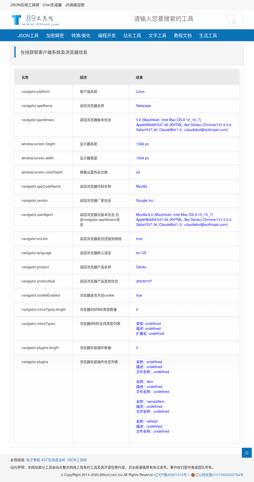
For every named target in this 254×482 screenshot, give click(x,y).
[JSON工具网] (35, 19)
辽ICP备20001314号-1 (173, 474)
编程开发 (107, 35)
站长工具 (132, 35)
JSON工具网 (77, 459)
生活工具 (208, 35)
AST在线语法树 (53, 459)
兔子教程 (33, 459)
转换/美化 (81, 35)
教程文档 (183, 35)
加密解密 (55, 35)
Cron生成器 (52, 4)
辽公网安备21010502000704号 (219, 474)
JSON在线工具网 (24, 4)
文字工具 (157, 35)
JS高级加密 (75, 4)
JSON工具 (28, 35)
